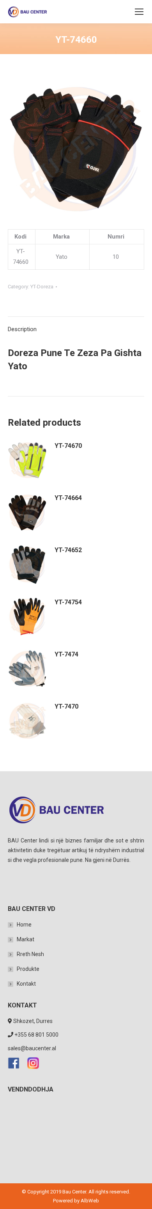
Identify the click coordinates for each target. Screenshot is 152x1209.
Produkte (28, 969)
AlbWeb (90, 1201)
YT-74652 (68, 550)
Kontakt (26, 984)
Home (24, 924)
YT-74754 (68, 602)
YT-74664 (68, 498)
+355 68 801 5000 (36, 1035)
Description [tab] (22, 329)
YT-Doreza (41, 287)
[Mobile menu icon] (139, 12)
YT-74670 (68, 445)
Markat (25, 939)
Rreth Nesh (30, 954)
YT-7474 (66, 654)
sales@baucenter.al (32, 1048)
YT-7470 (66, 706)
